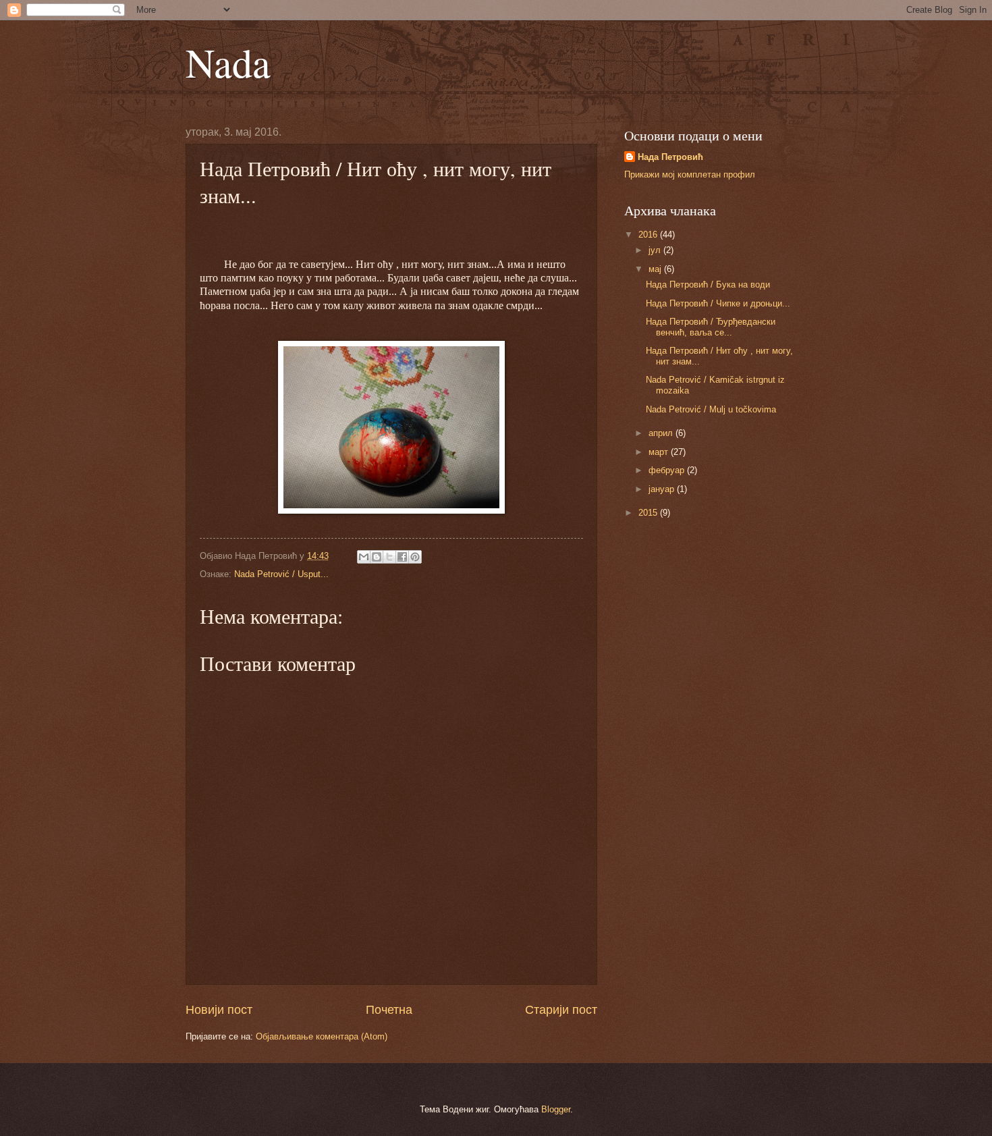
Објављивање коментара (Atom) (321, 1036)
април (662, 433)
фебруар (668, 470)
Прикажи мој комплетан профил (689, 174)
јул (656, 250)
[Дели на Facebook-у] (402, 557)
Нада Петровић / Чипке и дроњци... (718, 303)
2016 (649, 234)
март (660, 452)
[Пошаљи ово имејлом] (363, 557)
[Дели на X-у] (389, 557)
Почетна (389, 1010)
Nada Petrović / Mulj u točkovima (711, 409)
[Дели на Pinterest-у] (415, 557)
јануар (663, 489)
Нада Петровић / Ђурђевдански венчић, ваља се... (710, 327)
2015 (649, 513)
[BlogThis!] (376, 557)
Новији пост (219, 1010)
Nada (228, 62)
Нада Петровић (670, 157)
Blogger (555, 1109)
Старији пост (561, 1010)
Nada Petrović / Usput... (281, 574)
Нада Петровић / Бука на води (708, 284)
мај (656, 269)
